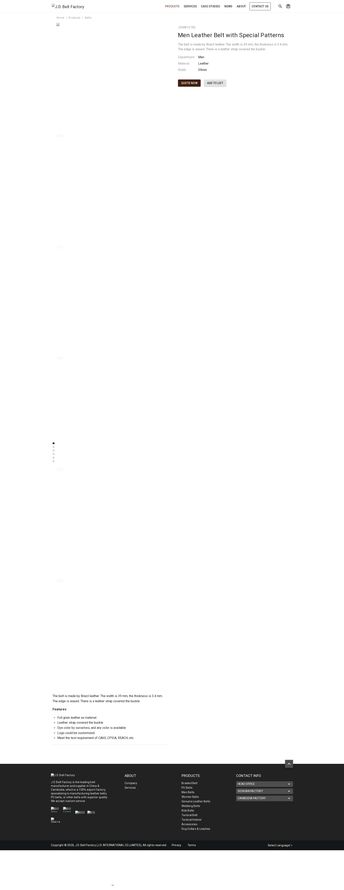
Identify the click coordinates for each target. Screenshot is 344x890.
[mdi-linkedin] (250, 845)
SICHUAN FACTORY (250, 791)
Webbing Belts (191, 806)
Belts (88, 17)
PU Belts (187, 787)
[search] (280, 6)
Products (74, 17)
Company (131, 783)
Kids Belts (188, 810)
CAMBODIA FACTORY (252, 798)
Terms (192, 845)
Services (130, 787)
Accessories (189, 824)
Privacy (176, 845)
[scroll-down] (112, 881)
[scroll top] (289, 764)
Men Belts (188, 792)
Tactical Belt (189, 815)
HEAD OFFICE (246, 783)
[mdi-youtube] (258, 845)
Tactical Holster (192, 819)
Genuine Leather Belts (196, 801)
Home (60, 17)
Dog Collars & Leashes (196, 828)
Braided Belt (189, 783)
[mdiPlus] (325, 15)
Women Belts (190, 796)
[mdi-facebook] (241, 845)
